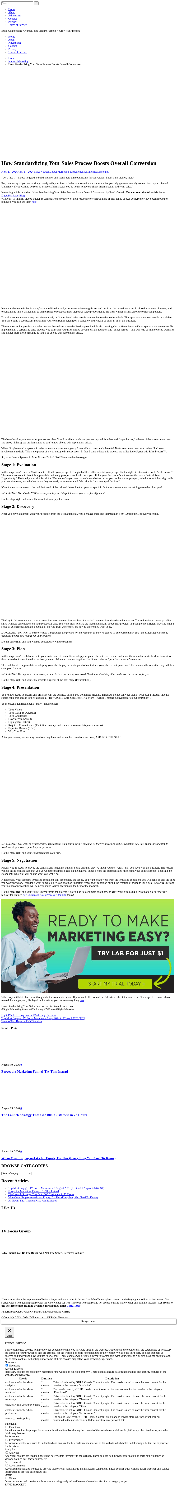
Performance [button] (12, 1436)
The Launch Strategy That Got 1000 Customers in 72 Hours (44, 1115)
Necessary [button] (10, 1362)
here (34, 201)
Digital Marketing (59, 171)
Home (11, 9)
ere (82, 1000)
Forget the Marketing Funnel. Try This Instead (34, 1071)
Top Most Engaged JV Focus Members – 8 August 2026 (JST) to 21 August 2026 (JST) (56, 1188)
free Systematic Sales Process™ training (44, 894)
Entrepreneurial (78, 171)
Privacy (12, 21)
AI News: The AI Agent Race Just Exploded (32, 1200)
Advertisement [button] (13, 1462)
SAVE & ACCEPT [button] (15, 1484)
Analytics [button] (10, 1449)
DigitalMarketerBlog (12, 1015)
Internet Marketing (98, 171)
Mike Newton (41, 171)
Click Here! (73, 1305)
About (11, 12)
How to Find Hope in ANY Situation (21, 1021)
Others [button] (8, 1474)
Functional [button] (10, 1423)
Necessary (14, 1365)
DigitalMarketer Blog (13, 195)
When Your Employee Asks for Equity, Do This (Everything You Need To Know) (58, 1158)
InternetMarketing (35, 1015)
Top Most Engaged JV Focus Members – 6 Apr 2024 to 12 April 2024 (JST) (43, 1018)
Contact (12, 18)
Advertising (14, 15)
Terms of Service (17, 24)
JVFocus (51, 1015)
